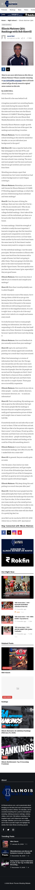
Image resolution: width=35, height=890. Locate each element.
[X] (9, 532)
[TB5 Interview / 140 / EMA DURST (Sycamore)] (7, 620)
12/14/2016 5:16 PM (13, 38)
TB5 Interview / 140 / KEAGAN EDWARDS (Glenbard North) (22, 604)
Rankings (4, 702)
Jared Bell (10, 36)
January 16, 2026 (18, 844)
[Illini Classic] (17, 658)
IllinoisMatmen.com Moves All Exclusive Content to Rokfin (21, 852)
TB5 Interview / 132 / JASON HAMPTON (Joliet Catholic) (23, 629)
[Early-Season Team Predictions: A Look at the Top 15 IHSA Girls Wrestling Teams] (5, 863)
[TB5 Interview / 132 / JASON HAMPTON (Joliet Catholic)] (7, 630)
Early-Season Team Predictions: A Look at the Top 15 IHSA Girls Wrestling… (21, 863)
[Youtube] (20, 532)
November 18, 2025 (18, 856)
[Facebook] (3, 532)
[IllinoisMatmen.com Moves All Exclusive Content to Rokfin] (5, 853)
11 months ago (21, 609)
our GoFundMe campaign (12, 81)
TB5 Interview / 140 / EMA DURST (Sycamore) (24, 618)
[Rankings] (17, 687)
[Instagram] (14, 532)
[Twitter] (8, 829)
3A (4, 726)
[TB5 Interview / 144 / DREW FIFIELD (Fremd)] (17, 587)
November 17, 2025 (18, 867)
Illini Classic (5, 672)
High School (6, 24)
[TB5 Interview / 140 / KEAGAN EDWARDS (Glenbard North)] (7, 606)
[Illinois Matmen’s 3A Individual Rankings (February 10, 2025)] (17, 717)
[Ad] (17, 14)
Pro (5, 577)
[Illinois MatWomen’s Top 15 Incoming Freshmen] (17, 748)
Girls (5, 757)
